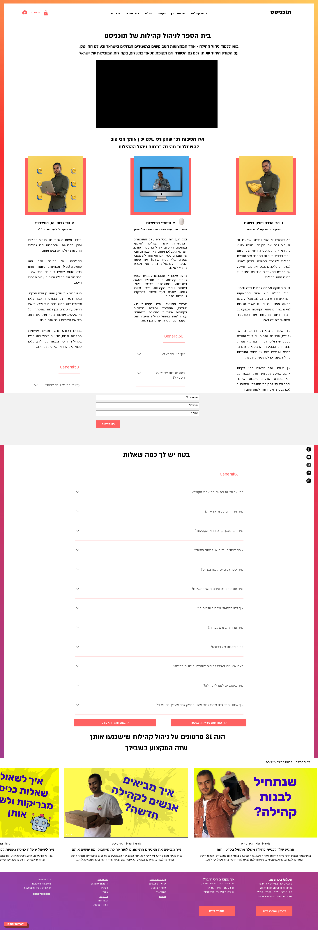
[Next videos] (5, 802)
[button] (46, 12)
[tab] (69, 367)
